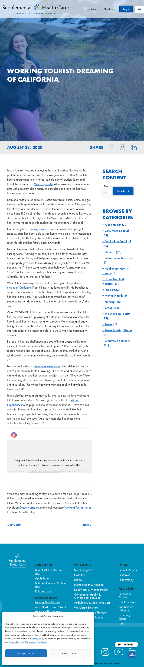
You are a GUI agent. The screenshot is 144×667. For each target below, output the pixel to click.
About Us (108, 9)
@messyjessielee (29, 507)
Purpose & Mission (125, 595)
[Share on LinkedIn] (131, 147)
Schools (109, 308)
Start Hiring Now (84, 570)
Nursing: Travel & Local (47, 602)
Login (126, 9)
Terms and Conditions (36, 642)
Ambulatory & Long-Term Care (92, 603)
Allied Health (113, 225)
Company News (124, 616)
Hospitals (79, 575)
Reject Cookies (69, 653)
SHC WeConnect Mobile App (50, 584)
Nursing (110, 302)
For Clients (92, 9)
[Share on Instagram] (120, 147)
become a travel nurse (47, 366)
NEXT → (87, 525)
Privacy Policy (37, 638)
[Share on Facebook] (109, 147)
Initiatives (124, 575)
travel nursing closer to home (39, 229)
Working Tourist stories (77, 507)
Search (107, 186)
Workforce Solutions (117, 341)
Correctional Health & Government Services (87, 596)
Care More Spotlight (117, 231)
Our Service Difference (126, 608)
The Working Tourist (117, 314)
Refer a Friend (43, 591)
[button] (123, 191)
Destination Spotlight (118, 241)
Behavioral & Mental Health (91, 590)
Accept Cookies (26, 653)
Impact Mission (128, 570)
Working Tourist (43, 184)
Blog (121, 623)
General (110, 252)
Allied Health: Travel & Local (50, 607)
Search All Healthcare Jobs (48, 571)
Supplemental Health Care (44, 471)
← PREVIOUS (14, 525)
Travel (109, 324)
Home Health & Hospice (48, 611)
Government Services (118, 258)
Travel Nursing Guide (118, 330)
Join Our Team (127, 602)
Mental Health (114, 295)
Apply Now (42, 578)
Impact (109, 290)
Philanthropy (126, 580)
